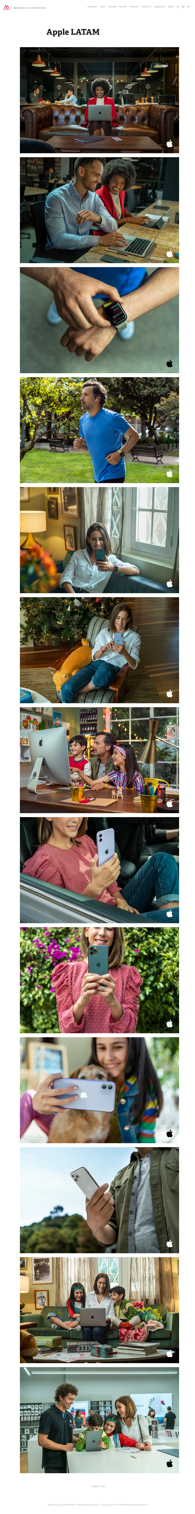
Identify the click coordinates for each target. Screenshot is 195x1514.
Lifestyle (146, 6)
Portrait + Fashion (117, 6)
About (171, 6)
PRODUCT (134, 6)
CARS (102, 6)
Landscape (159, 6)
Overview (92, 6)
